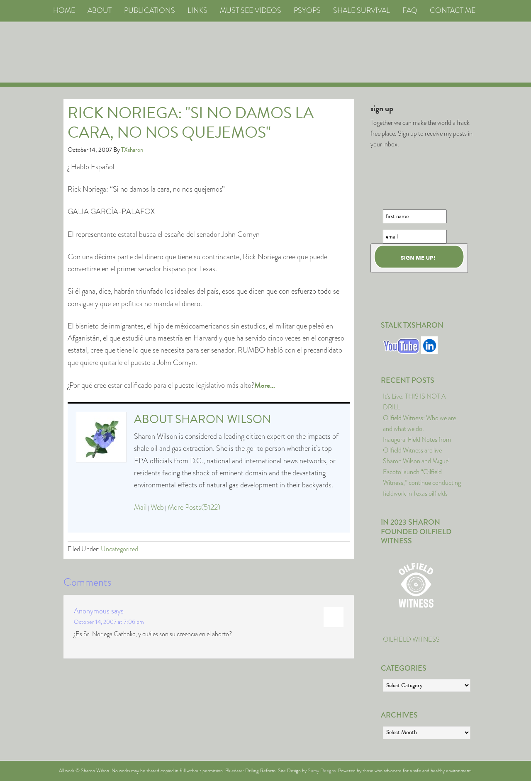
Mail (140, 507)
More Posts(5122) (194, 507)
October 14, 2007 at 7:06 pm (109, 622)
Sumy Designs (322, 770)
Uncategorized (119, 549)
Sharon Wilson (223, 419)
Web (157, 507)
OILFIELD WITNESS (411, 639)
